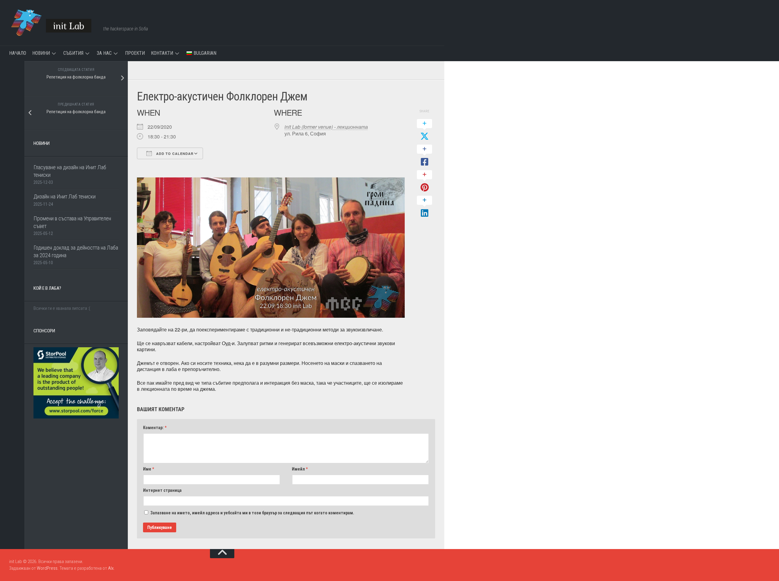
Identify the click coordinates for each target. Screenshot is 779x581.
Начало (17, 53)
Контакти (162, 53)
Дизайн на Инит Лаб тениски (64, 196)
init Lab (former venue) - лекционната (326, 126)
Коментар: (154, 427)
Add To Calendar (174, 153)
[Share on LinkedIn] (424, 207)
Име (148, 469)
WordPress (47, 568)
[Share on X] (424, 130)
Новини (41, 53)
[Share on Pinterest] (424, 181)
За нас (104, 53)
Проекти (135, 53)
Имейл (300, 469)
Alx (111, 568)
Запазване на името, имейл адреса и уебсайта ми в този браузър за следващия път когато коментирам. (252, 512)
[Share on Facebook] (424, 156)
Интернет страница (162, 490)
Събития (73, 53)
